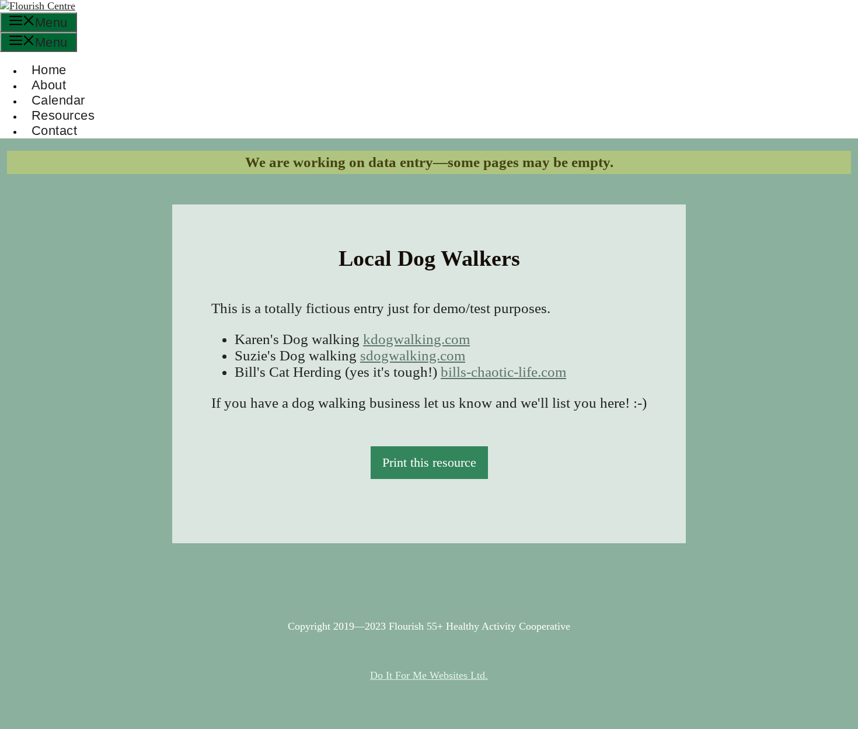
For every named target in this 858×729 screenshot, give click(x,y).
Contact (54, 130)
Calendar (58, 100)
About (49, 85)
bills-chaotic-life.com (503, 372)
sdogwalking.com (412, 355)
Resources (63, 115)
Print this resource (429, 462)
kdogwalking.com (416, 339)
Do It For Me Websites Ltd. (429, 675)
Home (49, 70)
